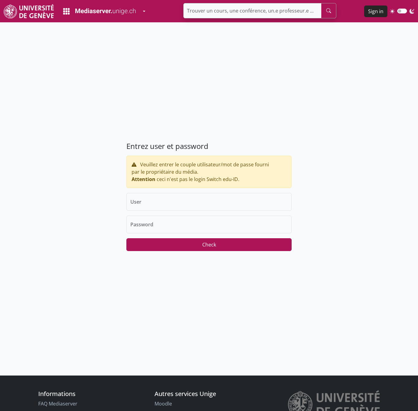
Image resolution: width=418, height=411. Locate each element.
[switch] (402, 11)
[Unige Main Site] (29, 11)
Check (209, 244)
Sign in (375, 11)
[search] (328, 10)
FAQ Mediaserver (57, 403)
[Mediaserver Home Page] (99, 11)
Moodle (163, 403)
